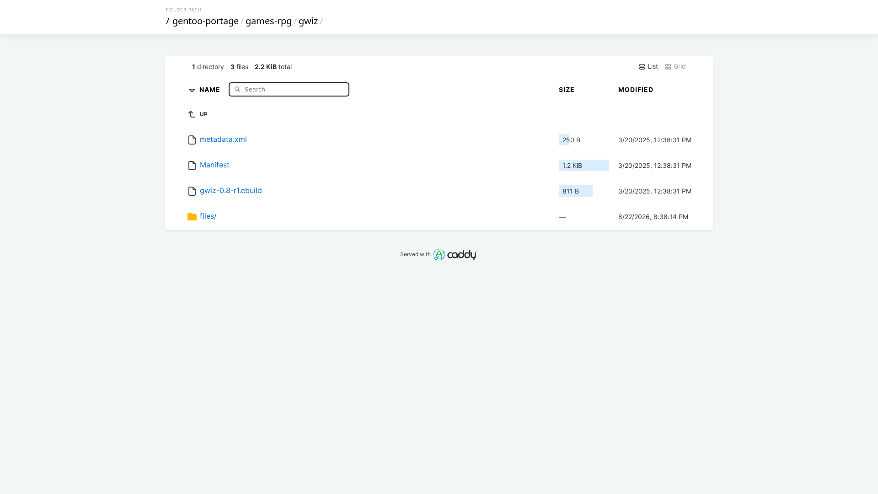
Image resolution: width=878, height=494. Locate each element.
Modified (635, 89)
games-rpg (269, 21)
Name (210, 89)
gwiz (308, 21)
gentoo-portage (205, 21)
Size (567, 89)
